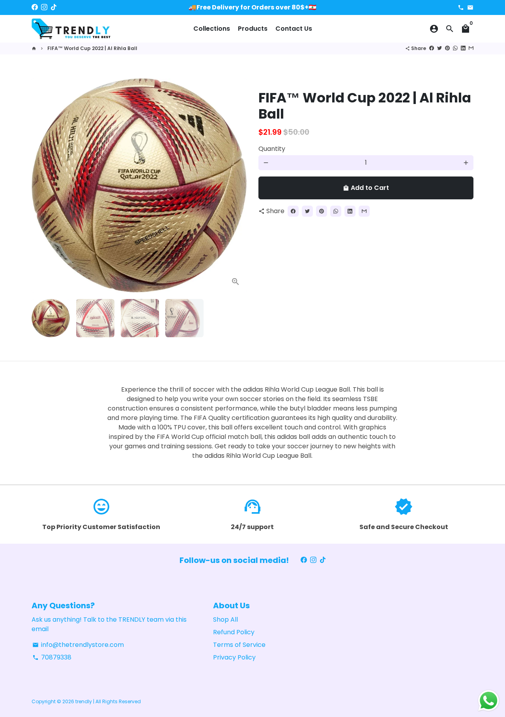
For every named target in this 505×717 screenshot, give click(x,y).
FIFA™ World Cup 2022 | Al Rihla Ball (92, 48)
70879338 (51, 657)
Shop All (225, 619)
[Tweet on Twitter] (439, 48)
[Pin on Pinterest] (447, 48)
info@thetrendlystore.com (78, 644)
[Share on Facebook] (431, 48)
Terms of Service (239, 644)
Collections (211, 28)
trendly (83, 701)
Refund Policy (233, 632)
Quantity (271, 148)
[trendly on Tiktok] (53, 7)
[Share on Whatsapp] (455, 48)
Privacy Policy (234, 657)
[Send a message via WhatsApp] (488, 700)
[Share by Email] (471, 48)
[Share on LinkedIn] (463, 48)
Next (235, 185)
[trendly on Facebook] (35, 7)
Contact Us (293, 28)
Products (252, 28)
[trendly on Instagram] (44, 7)
